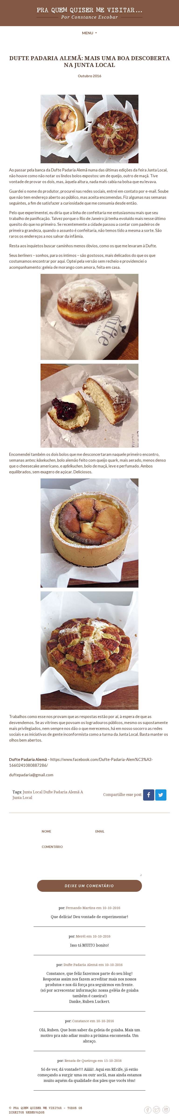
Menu (88, 33)
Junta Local (157, 169)
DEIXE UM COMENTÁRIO (89, 886)
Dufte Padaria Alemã (61, 792)
